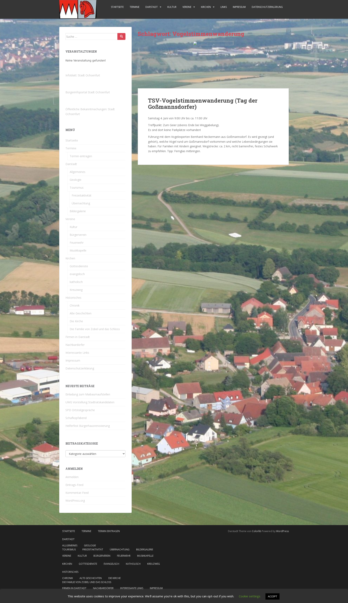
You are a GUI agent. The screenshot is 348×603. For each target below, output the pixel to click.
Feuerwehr (77, 242)
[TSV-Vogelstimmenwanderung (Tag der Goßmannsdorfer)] (213, 64)
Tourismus (77, 187)
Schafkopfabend (76, 418)
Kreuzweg (76, 290)
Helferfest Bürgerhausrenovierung (87, 426)
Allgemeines (77, 172)
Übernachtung (81, 203)
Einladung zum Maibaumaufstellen (87, 394)
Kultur (171, 7)
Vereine (186, 7)
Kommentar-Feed (77, 493)
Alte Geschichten (80, 313)
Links (224, 7)
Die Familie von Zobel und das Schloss (95, 329)
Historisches (73, 297)
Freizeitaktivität (81, 195)
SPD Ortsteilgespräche (80, 410)
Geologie (75, 180)
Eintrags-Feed (74, 485)
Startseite (117, 7)
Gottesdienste (79, 266)
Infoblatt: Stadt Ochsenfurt (82, 75)
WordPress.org (75, 500)
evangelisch (77, 274)
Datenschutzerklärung (267, 7)
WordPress (282, 531)
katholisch (76, 282)
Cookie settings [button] (249, 596)
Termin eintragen (81, 156)
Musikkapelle (78, 250)
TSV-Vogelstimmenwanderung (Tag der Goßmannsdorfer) (202, 103)
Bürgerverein (78, 235)
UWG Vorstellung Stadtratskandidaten (89, 402)
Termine (134, 7)
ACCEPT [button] (272, 596)
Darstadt (151, 7)
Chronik (75, 305)
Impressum (239, 7)
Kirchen (206, 7)
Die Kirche (76, 321)
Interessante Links (77, 353)
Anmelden (72, 477)
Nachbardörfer (75, 345)
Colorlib (256, 531)
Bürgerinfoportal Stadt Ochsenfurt (87, 92)
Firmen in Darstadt (77, 337)
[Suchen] (121, 36)
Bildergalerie (78, 211)
